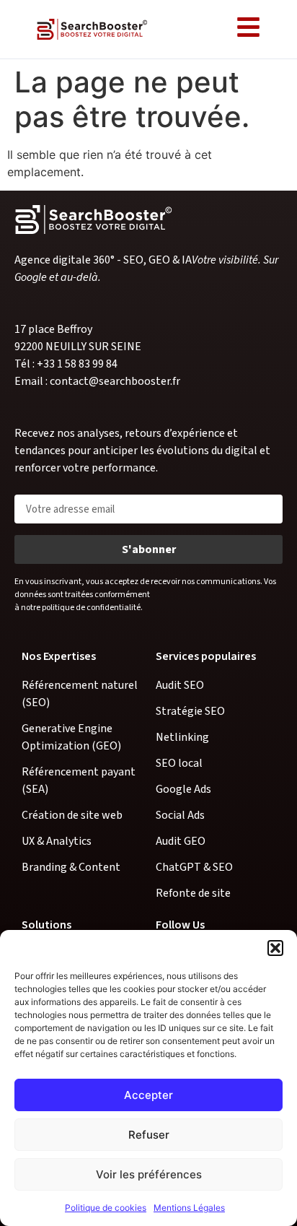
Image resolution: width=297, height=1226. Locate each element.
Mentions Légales (189, 1207)
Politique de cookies (105, 1207)
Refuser (148, 1135)
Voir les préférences (149, 1174)
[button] (275, 948)
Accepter (148, 1095)
